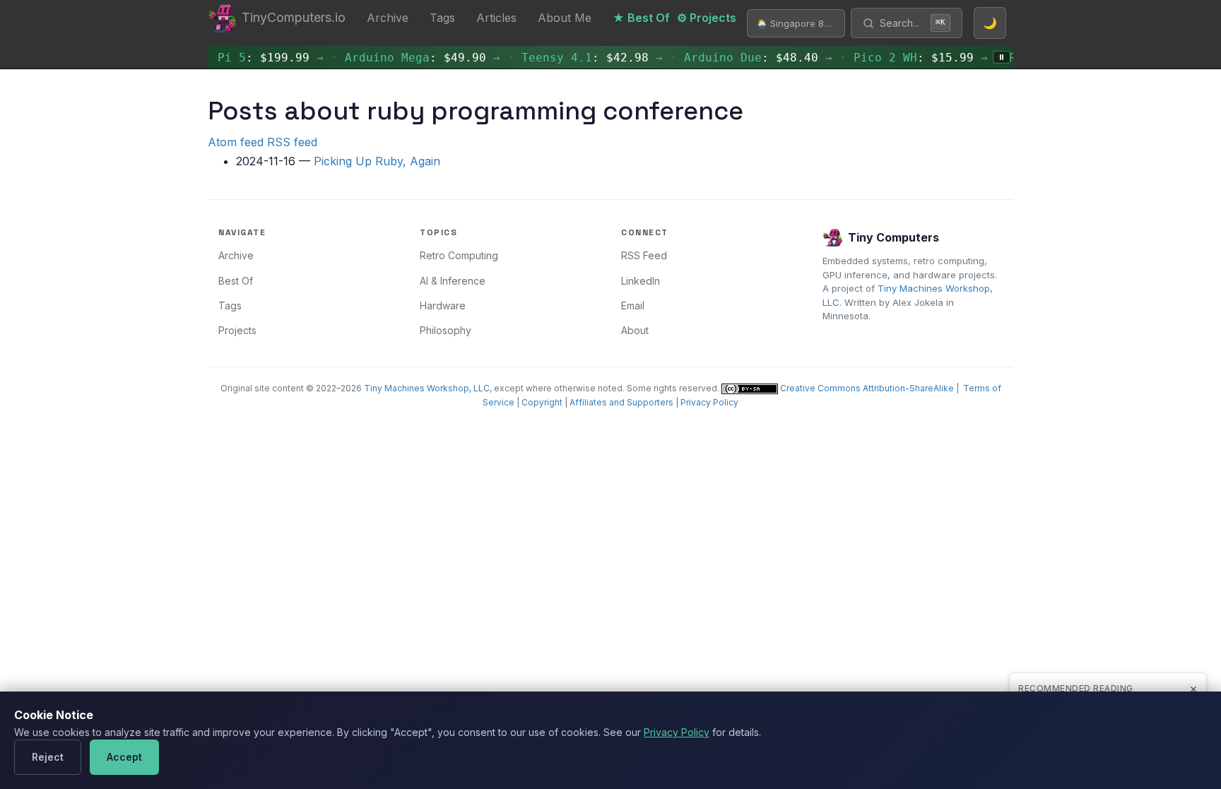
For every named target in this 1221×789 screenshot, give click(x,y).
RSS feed (292, 142)
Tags (442, 18)
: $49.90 (408, 57)
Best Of (235, 281)
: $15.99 (906, 57)
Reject (48, 757)
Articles (496, 18)
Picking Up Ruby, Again (377, 161)
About (635, 330)
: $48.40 (744, 57)
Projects (237, 330)
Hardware (443, 305)
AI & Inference (452, 281)
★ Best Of (641, 18)
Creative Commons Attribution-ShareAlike (866, 388)
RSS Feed (644, 255)
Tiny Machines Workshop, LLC (427, 388)
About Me (564, 18)
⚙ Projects (706, 18)
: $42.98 (578, 57)
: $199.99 (256, 57)
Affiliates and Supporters (621, 402)
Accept (124, 757)
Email (632, 305)
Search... (912, 23)
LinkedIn (640, 281)
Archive (387, 18)
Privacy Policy (709, 402)
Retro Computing (459, 255)
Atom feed (236, 142)
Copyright (541, 402)
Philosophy (445, 330)
